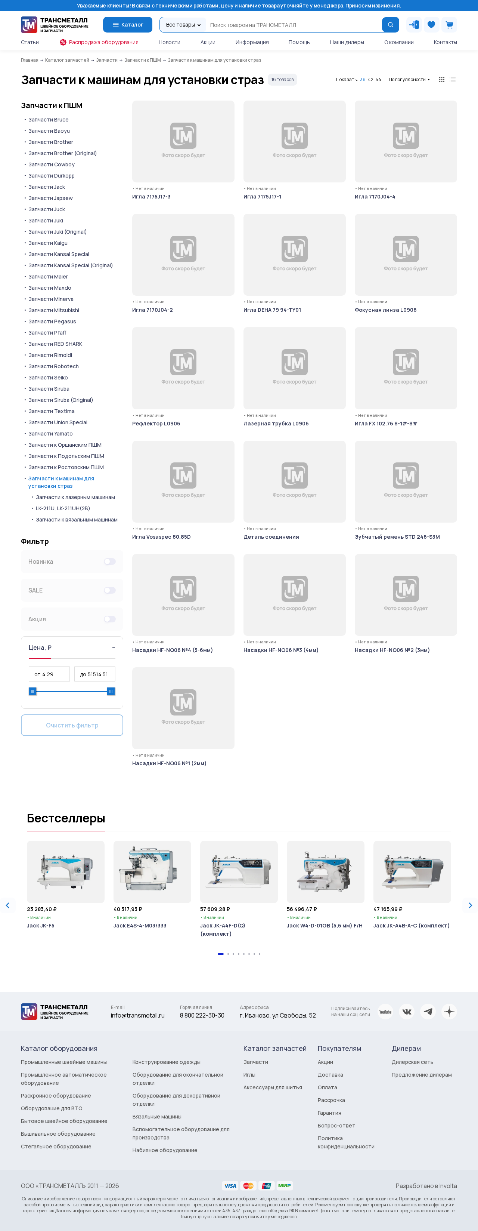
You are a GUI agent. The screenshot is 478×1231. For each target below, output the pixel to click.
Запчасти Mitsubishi (53, 310)
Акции (208, 42)
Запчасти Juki (45, 220)
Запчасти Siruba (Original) (60, 399)
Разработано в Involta (426, 1186)
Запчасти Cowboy (51, 164)
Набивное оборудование (165, 1150)
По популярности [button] (407, 79)
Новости (169, 42)
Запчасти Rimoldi (50, 354)
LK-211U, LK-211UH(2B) (63, 508)
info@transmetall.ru (138, 1015)
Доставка (330, 1074)
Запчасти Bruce (48, 119)
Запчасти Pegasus (52, 321)
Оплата (327, 1087)
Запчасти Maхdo (49, 287)
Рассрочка (331, 1100)
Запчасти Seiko (48, 377)
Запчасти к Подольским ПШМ (66, 455)
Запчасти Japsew (50, 197)
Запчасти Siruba (48, 388)
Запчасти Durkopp (51, 175)
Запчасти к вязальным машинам (77, 519)
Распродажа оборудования (104, 42)
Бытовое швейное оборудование (64, 1120)
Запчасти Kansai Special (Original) (70, 265)
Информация (252, 42)
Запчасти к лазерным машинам (75, 497)
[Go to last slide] (8, 905)
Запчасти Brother (50, 141)
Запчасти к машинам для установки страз (61, 482)
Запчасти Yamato (50, 433)
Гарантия (329, 1112)
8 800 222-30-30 (202, 1015)
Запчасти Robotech (53, 366)
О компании (399, 42)
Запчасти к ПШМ (52, 105)
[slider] (32, 691)
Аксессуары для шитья (272, 1087)
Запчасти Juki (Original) (57, 231)
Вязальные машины (157, 1116)
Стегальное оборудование (56, 1146)
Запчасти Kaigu (48, 242)
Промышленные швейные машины (64, 1061)
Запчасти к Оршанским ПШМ (65, 444)
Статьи (30, 42)
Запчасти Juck (46, 209)
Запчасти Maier (48, 276)
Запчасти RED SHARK (55, 343)
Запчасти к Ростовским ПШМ (66, 467)
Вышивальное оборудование (58, 1133)
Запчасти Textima (51, 411)
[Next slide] (470, 905)
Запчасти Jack (46, 186)
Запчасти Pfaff (47, 332)
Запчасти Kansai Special (58, 254)
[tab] (221, 954)
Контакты (445, 42)
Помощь (299, 42)
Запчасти (255, 1061)
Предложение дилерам (422, 1074)
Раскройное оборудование (56, 1095)
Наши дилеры (347, 42)
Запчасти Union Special (57, 422)
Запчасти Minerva (51, 298)
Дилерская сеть (413, 1061)
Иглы (249, 1074)
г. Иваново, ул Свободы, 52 (278, 1015)
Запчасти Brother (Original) (62, 153)
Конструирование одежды (167, 1061)
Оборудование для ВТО (52, 1108)
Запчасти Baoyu (49, 130)
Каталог (132, 24)
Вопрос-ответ (337, 1125)
